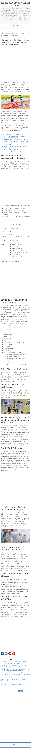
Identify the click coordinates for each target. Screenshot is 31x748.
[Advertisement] (15, 63)
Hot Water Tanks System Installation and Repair (15, 146)
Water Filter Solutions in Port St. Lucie (12, 149)
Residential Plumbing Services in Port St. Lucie (15, 134)
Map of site (15, 744)
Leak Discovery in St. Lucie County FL (12, 151)
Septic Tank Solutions (8, 144)
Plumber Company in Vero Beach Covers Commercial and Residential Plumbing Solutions (14, 685)
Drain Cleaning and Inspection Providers (13, 148)
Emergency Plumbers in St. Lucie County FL (14, 136)
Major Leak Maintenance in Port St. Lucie (13, 139)
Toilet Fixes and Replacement (10, 138)
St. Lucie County (13, 228)
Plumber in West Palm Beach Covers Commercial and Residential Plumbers (15, 680)
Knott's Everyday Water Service (15, 4)
